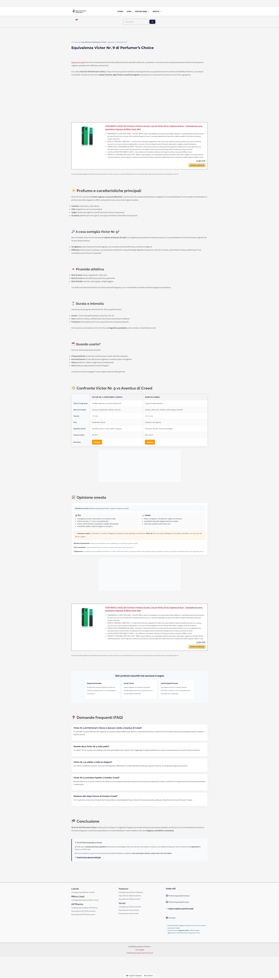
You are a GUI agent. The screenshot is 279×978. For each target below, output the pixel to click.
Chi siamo (172, 918)
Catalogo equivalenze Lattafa (82, 892)
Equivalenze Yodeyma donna (130, 895)
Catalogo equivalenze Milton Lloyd (85, 900)
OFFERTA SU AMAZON (197, 165)
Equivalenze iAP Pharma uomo (83, 914)
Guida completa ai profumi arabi (180, 908)
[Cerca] (152, 22)
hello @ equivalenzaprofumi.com (140, 953)
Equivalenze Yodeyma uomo (130, 899)
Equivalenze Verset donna (129, 910)
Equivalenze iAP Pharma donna (83, 911)
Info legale (140, 950)
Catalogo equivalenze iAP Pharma (84, 908)
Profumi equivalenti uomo (178, 902)
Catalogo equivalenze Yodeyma (131, 892)
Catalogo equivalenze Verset (130, 907)
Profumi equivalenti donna (178, 896)
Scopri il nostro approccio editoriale (89, 857)
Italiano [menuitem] (150, 975)
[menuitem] (76, 19)
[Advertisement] (139, 466)
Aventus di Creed (78, 62)
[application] (148, 11)
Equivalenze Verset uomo (129, 913)
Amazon (97, 442)
